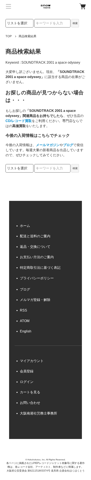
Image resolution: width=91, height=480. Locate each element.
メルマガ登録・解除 (35, 300)
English (25, 331)
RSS (23, 310)
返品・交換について (35, 246)
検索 (75, 23)
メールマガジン (48, 145)
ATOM (24, 321)
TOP (9, 36)
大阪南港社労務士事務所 (38, 413)
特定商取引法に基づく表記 (40, 267)
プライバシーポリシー (37, 278)
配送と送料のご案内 (35, 236)
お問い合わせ (30, 403)
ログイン (26, 382)
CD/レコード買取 (19, 121)
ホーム (25, 226)
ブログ (68, 145)
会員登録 (26, 371)
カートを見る (30, 392)
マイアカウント (32, 361)
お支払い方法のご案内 (37, 257)
